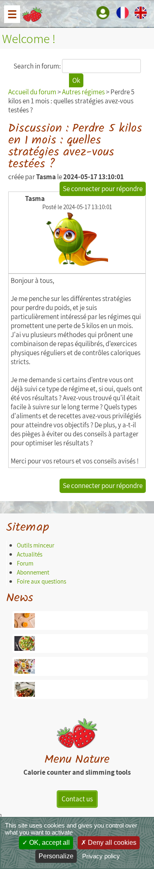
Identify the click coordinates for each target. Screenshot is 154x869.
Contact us (77, 798)
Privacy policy (101, 856)
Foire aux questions (41, 581)
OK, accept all (49, 842)
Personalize (56, 856)
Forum (25, 563)
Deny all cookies (111, 842)
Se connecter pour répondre (103, 188)
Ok (76, 80)
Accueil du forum (32, 91)
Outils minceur (35, 545)
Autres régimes (83, 91)
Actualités (29, 554)
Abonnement (33, 572)
